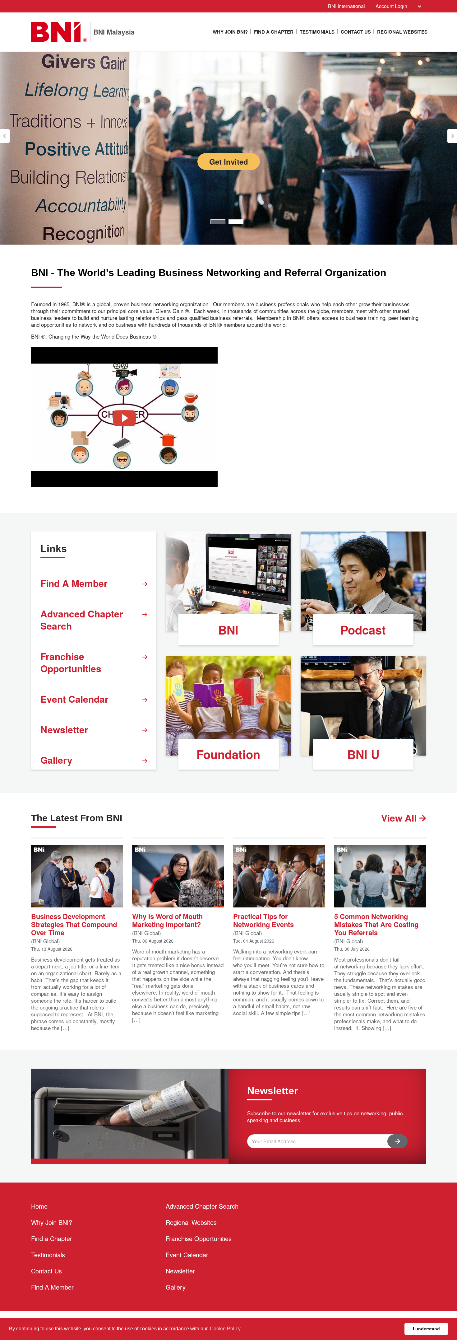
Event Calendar (74, 698)
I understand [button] (426, 1328)
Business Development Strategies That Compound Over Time (74, 923)
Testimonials (317, 31)
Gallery (56, 759)
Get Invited (139, 161)
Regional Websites (402, 31)
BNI (228, 629)
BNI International (346, 6)
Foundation (228, 754)
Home (39, 1206)
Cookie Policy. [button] (226, 1328)
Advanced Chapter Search (81, 619)
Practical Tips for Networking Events (263, 919)
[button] (5, 136)
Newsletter (64, 729)
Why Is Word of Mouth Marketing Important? (167, 919)
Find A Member (74, 583)
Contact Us (356, 31)
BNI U (363, 754)
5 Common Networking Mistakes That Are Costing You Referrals (376, 923)
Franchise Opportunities (70, 662)
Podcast (363, 629)
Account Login (391, 6)
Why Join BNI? (230, 31)
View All (400, 818)
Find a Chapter (273, 31)
